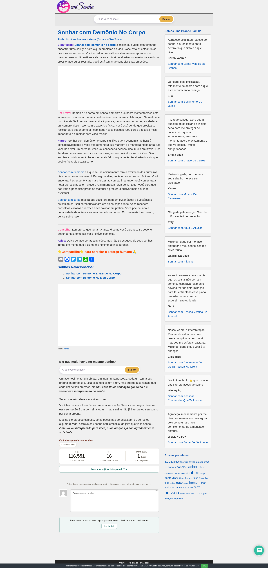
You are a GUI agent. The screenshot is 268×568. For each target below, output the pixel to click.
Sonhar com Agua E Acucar (185, 227)
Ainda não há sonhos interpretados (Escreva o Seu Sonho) (90, 39)
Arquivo (122, 563)
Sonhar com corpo (69, 199)
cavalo (177, 473)
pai (191, 487)
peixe (197, 487)
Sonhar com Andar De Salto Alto (188, 442)
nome (187, 487)
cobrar (193, 472)
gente (185, 483)
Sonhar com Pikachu (181, 261)
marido (168, 487)
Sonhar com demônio (71, 172)
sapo (176, 498)
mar (203, 482)
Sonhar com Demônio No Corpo (101, 32)
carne (204, 467)
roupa (203, 493)
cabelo (181, 467)
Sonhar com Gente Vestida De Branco (186, 66)
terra (181, 498)
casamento (169, 474)
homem (194, 482)
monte (175, 487)
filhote (201, 478)
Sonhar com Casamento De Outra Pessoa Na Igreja (185, 364)
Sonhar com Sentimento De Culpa (185, 103)
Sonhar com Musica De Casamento (182, 196)
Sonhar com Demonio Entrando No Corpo (93, 273)
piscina (182, 494)
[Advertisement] (109, 88)
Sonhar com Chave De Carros (186, 160)
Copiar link (109, 526)
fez (191, 478)
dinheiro (176, 478)
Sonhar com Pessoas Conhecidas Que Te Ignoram (185, 398)
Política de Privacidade (139, 563)
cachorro (193, 467)
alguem (177, 461)
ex (183, 478)
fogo (167, 483)
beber (207, 461)
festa (187, 478)
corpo (66, 348)
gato (179, 482)
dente (168, 478)
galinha (172, 483)
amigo (192, 461)
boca (174, 467)
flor (206, 478)
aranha (199, 462)
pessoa (172, 492)
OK (204, 566)
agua (169, 461)
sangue (169, 498)
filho (196, 478)
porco (188, 494)
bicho (168, 467)
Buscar (166, 19)
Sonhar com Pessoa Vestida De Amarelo (187, 314)
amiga (185, 462)
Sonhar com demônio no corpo (95, 44)
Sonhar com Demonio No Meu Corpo (90, 277)
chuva (184, 474)
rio (197, 493)
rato (193, 493)
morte (181, 487)
